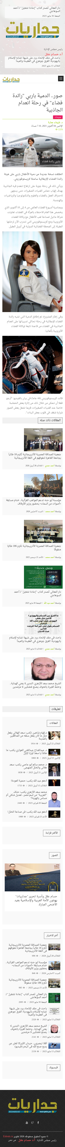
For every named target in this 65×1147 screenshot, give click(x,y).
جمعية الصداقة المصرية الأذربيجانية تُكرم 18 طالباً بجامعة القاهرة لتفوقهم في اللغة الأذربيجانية (35, 456)
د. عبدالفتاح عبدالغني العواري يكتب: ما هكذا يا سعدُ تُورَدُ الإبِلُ (26, 752)
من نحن (12, 1140)
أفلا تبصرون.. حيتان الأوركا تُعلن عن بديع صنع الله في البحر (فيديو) (28, 1045)
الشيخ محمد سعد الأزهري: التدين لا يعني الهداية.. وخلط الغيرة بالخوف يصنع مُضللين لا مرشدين (35, 685)
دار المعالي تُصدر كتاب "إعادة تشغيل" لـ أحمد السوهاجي (37, 594)
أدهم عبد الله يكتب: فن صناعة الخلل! (27, 812)
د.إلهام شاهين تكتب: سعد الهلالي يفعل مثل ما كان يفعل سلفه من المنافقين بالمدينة (27, 735)
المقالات (53, 723)
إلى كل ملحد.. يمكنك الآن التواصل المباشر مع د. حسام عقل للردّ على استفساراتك (36, 894)
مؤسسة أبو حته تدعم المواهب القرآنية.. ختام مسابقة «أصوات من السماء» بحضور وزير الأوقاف (33, 502)
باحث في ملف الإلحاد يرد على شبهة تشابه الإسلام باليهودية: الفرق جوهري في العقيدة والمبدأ (34, 60)
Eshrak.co (8, 1136)
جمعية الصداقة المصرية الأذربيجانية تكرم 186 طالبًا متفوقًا (34, 548)
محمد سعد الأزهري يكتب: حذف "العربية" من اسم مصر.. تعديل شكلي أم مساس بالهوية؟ (26, 795)
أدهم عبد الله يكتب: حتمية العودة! (29, 781)
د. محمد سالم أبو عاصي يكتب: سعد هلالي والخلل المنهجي (28, 766)
